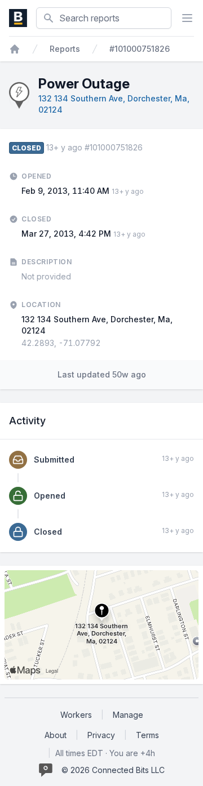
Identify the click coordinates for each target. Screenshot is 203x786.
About (56, 735)
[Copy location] (106, 343)
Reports (65, 49)
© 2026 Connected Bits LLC (113, 770)
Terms (147, 735)
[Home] (14, 49)
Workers (76, 715)
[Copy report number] (148, 147)
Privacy (101, 735)
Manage (128, 715)
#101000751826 (139, 49)
